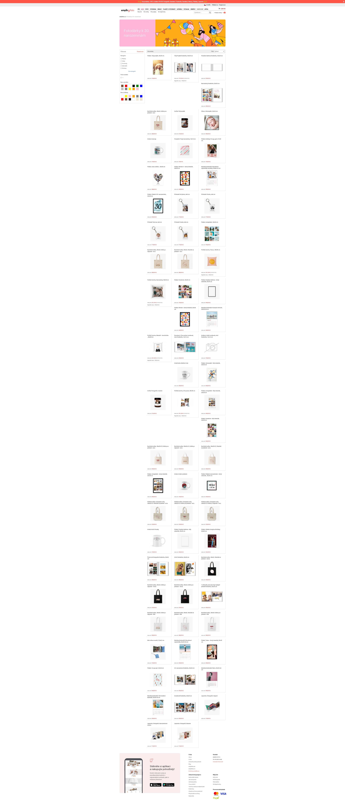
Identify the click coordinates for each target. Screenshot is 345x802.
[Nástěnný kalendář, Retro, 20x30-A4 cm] (212, 679)
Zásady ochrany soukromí (195, 791)
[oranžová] (133, 89)
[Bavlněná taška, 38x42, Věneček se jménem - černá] (212, 568)
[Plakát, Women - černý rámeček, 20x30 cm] (185, 319)
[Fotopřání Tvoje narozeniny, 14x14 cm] (185, 150)
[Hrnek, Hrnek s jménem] (185, 485)
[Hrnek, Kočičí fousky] (158, 541)
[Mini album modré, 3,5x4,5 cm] (158, 651)
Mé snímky (146, 11)
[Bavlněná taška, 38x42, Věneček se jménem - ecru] (185, 261)
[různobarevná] (133, 99)
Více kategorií (131, 71)
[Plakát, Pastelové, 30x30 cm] (185, 291)
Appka (206, 9)
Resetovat (140, 52)
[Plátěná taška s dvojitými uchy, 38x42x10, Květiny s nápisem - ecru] (212, 513)
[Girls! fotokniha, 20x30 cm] (185, 568)
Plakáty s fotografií (169, 9)
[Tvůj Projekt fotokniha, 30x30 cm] (185, 67)
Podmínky (191, 789)
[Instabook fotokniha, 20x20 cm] (185, 707)
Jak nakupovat (192, 779)
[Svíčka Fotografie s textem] (158, 402)
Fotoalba (186, 9)
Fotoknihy (124, 63)
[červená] (126, 86)
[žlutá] (130, 89)
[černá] (133, 86)
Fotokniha (153, 9)
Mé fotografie (216, 779)
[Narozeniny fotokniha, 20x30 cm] (212, 95)
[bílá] (130, 86)
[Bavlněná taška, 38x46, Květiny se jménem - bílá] (212, 624)
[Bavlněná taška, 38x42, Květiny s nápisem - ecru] (158, 261)
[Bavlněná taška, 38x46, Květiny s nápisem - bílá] (158, 624)
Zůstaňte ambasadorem (195, 761)
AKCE (142, 9)
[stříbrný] (122, 89)
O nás (190, 759)
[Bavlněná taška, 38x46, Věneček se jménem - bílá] (185, 624)
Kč (223, 9)
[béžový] (141, 99)
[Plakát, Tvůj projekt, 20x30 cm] (158, 67)
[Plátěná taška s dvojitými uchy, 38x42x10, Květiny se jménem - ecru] (185, 513)
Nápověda (191, 796)
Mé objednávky (161, 11)
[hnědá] (122, 86)
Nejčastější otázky (193, 777)
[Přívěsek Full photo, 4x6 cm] (185, 206)
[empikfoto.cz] (127, 10)
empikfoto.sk (192, 766)
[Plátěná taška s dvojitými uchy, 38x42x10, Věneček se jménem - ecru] (158, 513)
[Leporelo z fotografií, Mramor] (185, 735)
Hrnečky (193, 9)
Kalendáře (124, 66)
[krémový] (137, 99)
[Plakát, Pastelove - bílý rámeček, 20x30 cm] (212, 430)
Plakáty (124, 58)
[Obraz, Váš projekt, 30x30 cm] (212, 122)
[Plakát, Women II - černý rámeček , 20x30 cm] (185, 178)
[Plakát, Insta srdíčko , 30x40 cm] (158, 178)
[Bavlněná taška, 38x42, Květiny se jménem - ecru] (158, 122)
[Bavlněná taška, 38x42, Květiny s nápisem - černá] (158, 596)
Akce (190, 757)
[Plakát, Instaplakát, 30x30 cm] (212, 233)
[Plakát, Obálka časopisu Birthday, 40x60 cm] (212, 541)
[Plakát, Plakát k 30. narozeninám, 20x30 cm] (158, 206)
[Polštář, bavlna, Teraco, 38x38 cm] (212, 261)
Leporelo (179, 9)
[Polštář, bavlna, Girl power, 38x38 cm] (185, 402)
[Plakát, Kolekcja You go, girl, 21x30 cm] (212, 150)
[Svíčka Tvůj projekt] (185, 122)
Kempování (200, 9)
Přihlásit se (215, 5)
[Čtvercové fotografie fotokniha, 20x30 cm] (158, 568)
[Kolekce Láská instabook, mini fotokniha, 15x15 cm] (212, 347)
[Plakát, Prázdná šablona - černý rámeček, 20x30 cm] (212, 291)
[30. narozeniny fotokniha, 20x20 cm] (185, 679)
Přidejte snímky (218, 12)
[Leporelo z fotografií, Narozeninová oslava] (158, 735)
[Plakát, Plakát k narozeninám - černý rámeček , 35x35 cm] (212, 485)
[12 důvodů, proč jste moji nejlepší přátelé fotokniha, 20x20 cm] (212, 596)
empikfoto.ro (192, 768)
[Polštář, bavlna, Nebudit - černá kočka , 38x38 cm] (158, 347)
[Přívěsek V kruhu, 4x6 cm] (212, 206)
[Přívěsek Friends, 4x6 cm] (185, 233)
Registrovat (222, 5)
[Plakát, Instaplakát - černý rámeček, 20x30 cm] (158, 485)
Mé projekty (153, 11)
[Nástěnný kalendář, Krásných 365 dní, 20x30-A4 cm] (212, 319)
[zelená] (137, 86)
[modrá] (141, 86)
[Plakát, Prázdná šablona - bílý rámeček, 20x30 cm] (185, 541)
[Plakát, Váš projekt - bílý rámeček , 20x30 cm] (212, 374)
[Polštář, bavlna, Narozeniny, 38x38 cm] (158, 291)
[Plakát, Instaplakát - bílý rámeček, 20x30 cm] (212, 402)
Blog (190, 764)
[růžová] (137, 89)
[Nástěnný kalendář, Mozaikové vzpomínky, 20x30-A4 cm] (185, 651)
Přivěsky (124, 68)
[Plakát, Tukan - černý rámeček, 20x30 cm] (212, 651)
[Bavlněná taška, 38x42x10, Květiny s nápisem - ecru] (185, 457)
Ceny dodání (192, 784)
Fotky (147, 9)
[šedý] (126, 89)
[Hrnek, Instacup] (158, 150)
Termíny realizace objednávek (196, 786)
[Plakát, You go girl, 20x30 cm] (158, 679)
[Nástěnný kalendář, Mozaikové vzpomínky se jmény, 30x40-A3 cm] (212, 178)
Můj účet (140, 11)
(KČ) (208, 5)
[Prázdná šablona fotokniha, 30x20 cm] (212, 67)
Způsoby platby (193, 781)
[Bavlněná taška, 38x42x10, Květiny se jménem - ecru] (158, 457)
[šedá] (137, 96)
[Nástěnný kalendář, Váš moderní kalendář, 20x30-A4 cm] (158, 707)
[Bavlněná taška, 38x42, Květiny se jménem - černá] (185, 596)
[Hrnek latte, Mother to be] (185, 374)
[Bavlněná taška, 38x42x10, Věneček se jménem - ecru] (212, 457)
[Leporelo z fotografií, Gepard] (212, 707)
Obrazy (159, 9)
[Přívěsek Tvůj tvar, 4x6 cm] (158, 233)
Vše (139, 9)
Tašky (123, 61)
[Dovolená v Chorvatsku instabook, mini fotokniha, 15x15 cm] (185, 347)
